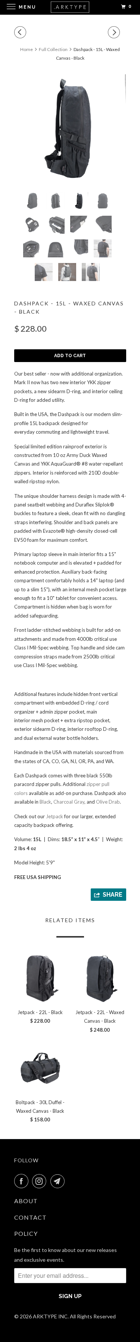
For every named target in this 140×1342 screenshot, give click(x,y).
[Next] (115, 32)
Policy (26, 1233)
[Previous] (21, 32)
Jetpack (54, 816)
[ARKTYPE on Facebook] (22, 1181)
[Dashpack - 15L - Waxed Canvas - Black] (70, 130)
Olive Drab (108, 802)
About (26, 1200)
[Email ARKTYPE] (59, 1181)
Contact (30, 1217)
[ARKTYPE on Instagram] (40, 1181)
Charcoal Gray (68, 802)
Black (45, 802)
